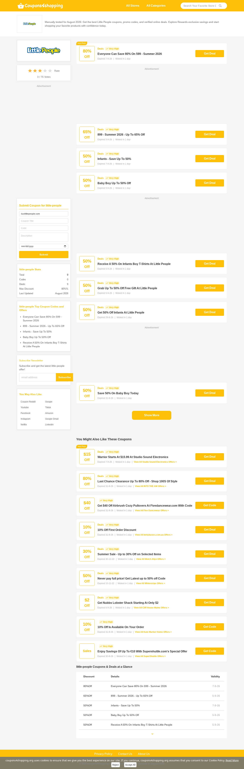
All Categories (156, 5)
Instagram (25, 419)
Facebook (25, 413)
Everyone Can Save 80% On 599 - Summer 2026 (42, 318)
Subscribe (64, 377)
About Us (144, 753)
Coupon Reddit (28, 401)
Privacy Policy (103, 753)
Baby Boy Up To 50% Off (37, 337)
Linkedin (49, 424)
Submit (43, 254)
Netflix (24, 424)
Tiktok (48, 407)
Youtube (25, 407)
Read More (232, 760)
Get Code (209, 505)
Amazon (49, 413)
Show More (151, 415)
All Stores (132, 5)
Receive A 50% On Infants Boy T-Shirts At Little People (45, 344)
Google (48, 401)
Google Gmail (52, 419)
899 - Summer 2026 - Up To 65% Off (43, 326)
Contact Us (125, 753)
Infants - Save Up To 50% (37, 331)
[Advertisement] (44, 141)
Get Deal (209, 53)
